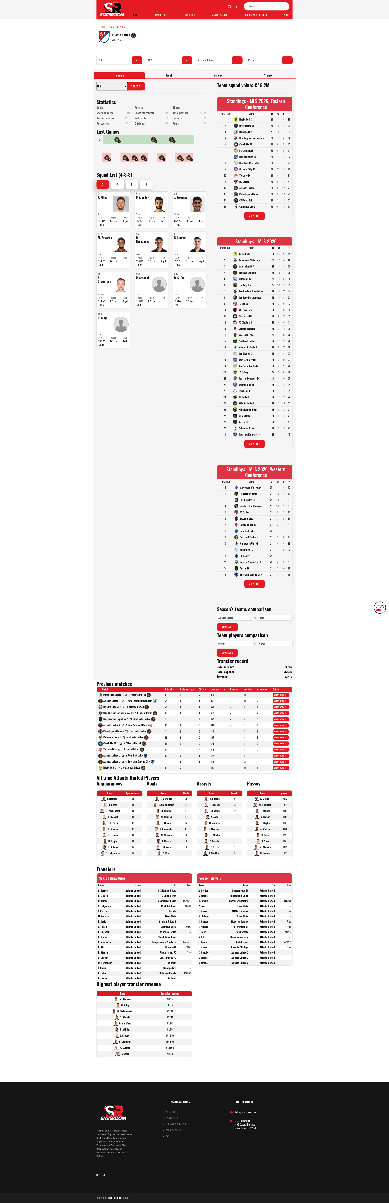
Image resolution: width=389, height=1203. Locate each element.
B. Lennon (180, 237)
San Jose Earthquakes (250, 297)
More (286, 14)
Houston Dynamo (247, 272)
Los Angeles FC (246, 285)
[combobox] (114, 60)
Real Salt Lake (246, 335)
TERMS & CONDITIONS (176, 1124)
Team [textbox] (261, 618)
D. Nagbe (112, 841)
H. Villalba (113, 847)
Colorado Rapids (247, 329)
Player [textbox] (251, 60)
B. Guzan (112, 805)
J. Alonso (202, 911)
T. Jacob (202, 942)
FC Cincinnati (246, 150)
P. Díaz (201, 906)
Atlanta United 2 (167, 921)
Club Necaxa (242, 942)
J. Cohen (102, 968)
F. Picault (203, 927)
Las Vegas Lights (167, 932)
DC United (244, 182)
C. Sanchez (204, 952)
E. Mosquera (104, 942)
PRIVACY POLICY (174, 1130)
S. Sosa (265, 835)
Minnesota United (248, 347)
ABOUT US (171, 1112)
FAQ (168, 1136)
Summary (119, 75)
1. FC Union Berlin (167, 896)
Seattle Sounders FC (249, 378)
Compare (227, 627)
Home (134, 14)
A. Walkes (265, 829)
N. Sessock (143, 277)
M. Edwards (105, 237)
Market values (219, 14)
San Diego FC (245, 353)
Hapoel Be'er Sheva (166, 901)
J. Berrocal (181, 197)
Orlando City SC (247, 169)
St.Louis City (245, 310)
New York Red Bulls (249, 163)
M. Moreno (166, 835)
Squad (169, 75)
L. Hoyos (202, 947)
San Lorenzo (242, 932)
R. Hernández (142, 239)
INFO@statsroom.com (245, 1112)
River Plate (170, 916)
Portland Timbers (248, 341)
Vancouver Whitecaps (249, 260)
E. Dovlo (102, 921)
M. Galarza (103, 916)
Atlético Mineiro (240, 911)
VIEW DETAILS (281, 695)
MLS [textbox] (150, 60)
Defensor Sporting (238, 901)
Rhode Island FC (168, 952)
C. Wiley (125, 1005)
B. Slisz (265, 841)
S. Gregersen (104, 279)
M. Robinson (265, 805)
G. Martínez (215, 829)
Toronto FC (245, 175)
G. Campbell (125, 1041)
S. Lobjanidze (113, 853)
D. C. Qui (179, 277)
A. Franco (265, 817)
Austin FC (243, 422)
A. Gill (201, 937)
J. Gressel (113, 817)
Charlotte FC (245, 144)
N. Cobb (102, 973)
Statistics (160, 14)
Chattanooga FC (168, 957)
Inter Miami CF (246, 126)
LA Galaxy (243, 372)
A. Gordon (103, 957)
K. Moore (102, 937)
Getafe (172, 911)
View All (254, 216)
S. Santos (203, 921)
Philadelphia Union (248, 194)
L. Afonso (103, 952)
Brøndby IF (170, 947)
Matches (217, 75)
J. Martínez (113, 799)
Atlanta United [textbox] (205, 60)
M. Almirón (112, 829)
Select (135, 86)
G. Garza (125, 1054)
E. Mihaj (102, 197)
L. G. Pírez (113, 823)
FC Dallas (243, 304)
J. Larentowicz (113, 811)
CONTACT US (172, 1118)
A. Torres (103, 890)
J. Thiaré (166, 841)
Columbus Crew (247, 206)
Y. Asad (214, 817)
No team (172, 963)
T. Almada (166, 823)
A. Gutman (125, 1048)
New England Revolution (251, 138)
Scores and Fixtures (256, 14)
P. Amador (142, 197)
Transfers (189, 14)
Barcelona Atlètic (239, 937)
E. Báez (202, 932)
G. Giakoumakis (166, 805)
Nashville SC (245, 119)
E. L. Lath (103, 896)
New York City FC (247, 157)
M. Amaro (203, 901)
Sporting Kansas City (249, 434)
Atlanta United (121, 35)
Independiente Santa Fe (164, 942)
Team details (116, 27)
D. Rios (166, 853)
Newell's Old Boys (239, 947)
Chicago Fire (245, 132)
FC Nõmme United (167, 890)
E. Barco (214, 847)
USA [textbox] (100, 60)
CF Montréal (245, 200)
